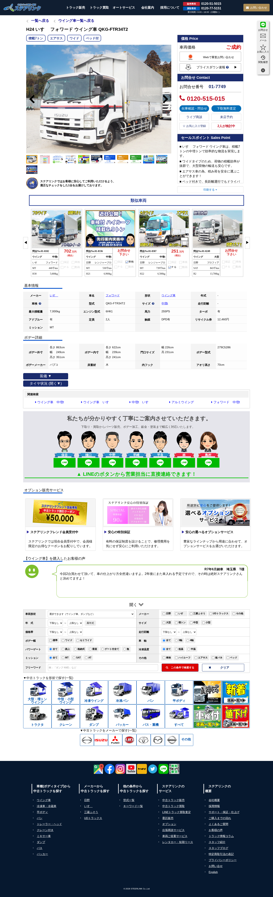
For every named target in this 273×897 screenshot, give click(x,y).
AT (89, 657)
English (213, 872)
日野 (168, 613)
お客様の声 (216, 830)
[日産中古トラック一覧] (172, 740)
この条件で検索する (181, 667)
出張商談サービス (173, 830)
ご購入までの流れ (220, 818)
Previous (30, 99)
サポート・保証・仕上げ (224, 812)
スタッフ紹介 (217, 842)
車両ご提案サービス (174, 836)
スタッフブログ (218, 848)
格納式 (81, 649)
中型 (195, 622)
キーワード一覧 (133, 806)
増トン (182, 622)
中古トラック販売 (173, 800)
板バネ (218, 657)
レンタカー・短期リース (177, 842)
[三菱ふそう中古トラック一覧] (115, 740)
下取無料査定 (226, 108)
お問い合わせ (258, 7)
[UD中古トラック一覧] (129, 740)
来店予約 (226, 117)
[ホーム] (22, 7)
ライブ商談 (194, 117)
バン (39, 818)
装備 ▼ (46, 376)
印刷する (209, 189)
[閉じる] (263, 71)
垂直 (94, 649)
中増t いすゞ (142, 402)
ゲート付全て (112, 649)
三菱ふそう (199, 613)
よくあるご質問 (218, 824)
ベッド (233, 657)
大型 (168, 622)
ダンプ (41, 842)
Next (167, 99)
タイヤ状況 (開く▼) (46, 383)
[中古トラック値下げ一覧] (235, 716)
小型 (208, 622)
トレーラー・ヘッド (49, 824)
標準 (55, 640)
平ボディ (42, 812)
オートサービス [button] (124, 7)
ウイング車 (168, 295)
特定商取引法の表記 (221, 854)
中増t (164, 303)
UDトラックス (220, 613)
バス (39, 848)
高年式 (90, 623)
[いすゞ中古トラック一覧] (101, 740)
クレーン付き (45, 830)
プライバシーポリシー (223, 860)
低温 (180, 649)
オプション (169, 824)
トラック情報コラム (221, 836)
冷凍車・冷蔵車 (46, 806)
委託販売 (167, 818)
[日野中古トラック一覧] (87, 740)
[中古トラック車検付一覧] (207, 716)
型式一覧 (129, 800)
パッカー (42, 854)
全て (168, 640)
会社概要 (214, 800)
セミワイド (86, 640)
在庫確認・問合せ (194, 108)
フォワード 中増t (226, 402)
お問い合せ (216, 866)
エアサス (203, 657)
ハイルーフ (184, 657)
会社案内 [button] (147, 7)
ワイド (68, 640)
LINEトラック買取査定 (176, 812)
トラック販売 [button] (75, 7)
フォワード (113, 295)
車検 (168, 657)
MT (67, 657)
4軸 (192, 640)
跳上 (67, 649)
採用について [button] (169, 7)
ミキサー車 (44, 836)
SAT (78, 657)
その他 (239, 613)
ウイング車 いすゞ (97, 402)
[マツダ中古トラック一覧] (158, 740)
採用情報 (214, 806)
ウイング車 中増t (50, 402)
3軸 (180, 640)
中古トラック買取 (173, 806)
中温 (193, 649)
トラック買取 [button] (99, 7)
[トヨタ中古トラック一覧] (143, 740)
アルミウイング (182, 402)
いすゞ (54, 295)
